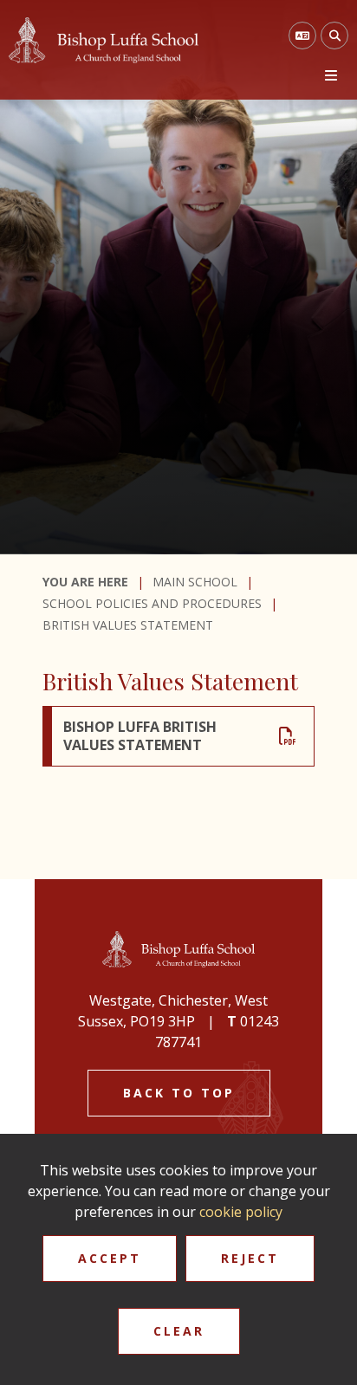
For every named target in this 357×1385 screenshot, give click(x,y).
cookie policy (240, 1211)
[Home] (103, 40)
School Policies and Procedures (152, 603)
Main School (195, 581)
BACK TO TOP (179, 1092)
